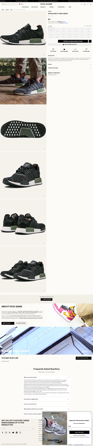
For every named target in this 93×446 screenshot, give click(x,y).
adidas (7, 9)
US (87, 25)
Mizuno (40, 430)
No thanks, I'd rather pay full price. (79, 435)
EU (90, 25)
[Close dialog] (90, 413)
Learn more (63, 21)
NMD (11, 9)
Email (69, 426)
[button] (43, 7)
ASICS (40, 422)
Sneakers (42, 7)
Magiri (40, 428)
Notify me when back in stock (73, 41)
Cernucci (40, 424)
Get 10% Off (79, 432)
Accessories (61, 7)
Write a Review (47, 300)
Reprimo (40, 434)
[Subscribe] (32, 428)
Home (3, 9)
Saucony (40, 438)
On (39, 432)
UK (84, 25)
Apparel (51, 7)
